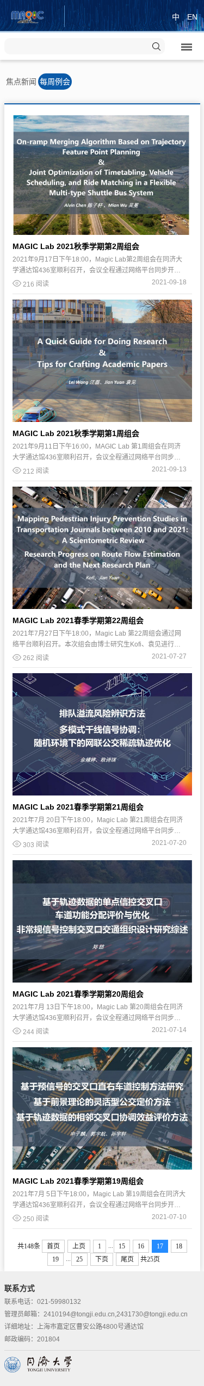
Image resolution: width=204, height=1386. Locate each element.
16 (141, 1246)
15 (122, 1246)
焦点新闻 (21, 81)
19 (55, 1259)
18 (179, 1246)
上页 (78, 1246)
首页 (53, 1246)
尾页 (127, 1259)
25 (79, 1259)
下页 (101, 1259)
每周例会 (55, 81)
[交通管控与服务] (27, 15)
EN (192, 17)
